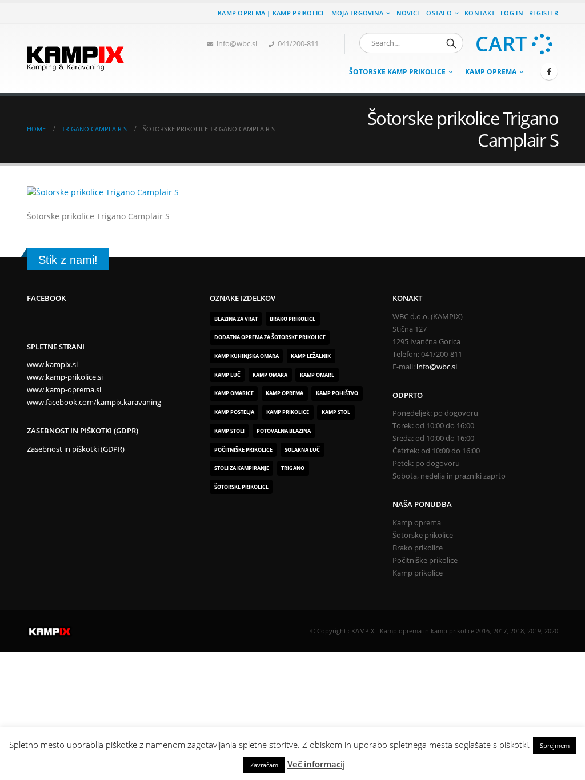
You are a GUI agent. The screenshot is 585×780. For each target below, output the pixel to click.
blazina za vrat (236, 319)
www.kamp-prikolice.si (65, 377)
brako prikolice (292, 319)
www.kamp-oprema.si (64, 390)
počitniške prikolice (243, 449)
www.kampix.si (52, 364)
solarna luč (302, 449)
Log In (511, 13)
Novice (408, 13)
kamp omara (270, 375)
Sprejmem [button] (555, 745)
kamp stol (336, 412)
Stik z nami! (68, 260)
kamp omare (317, 375)
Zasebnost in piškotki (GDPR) (76, 449)
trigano (292, 468)
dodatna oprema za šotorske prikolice (270, 337)
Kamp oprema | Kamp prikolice (272, 13)
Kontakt (479, 13)
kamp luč (227, 375)
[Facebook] (549, 71)
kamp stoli (229, 431)
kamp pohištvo (337, 393)
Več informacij (316, 764)
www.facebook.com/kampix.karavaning (94, 402)
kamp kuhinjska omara (246, 356)
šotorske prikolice (241, 486)
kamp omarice (234, 393)
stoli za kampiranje (241, 468)
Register (543, 13)
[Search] (451, 43)
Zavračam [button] (264, 765)
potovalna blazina (284, 431)
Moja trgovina (357, 13)
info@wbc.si (237, 44)
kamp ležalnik (311, 356)
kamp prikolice (287, 412)
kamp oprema (284, 393)
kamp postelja (234, 412)
